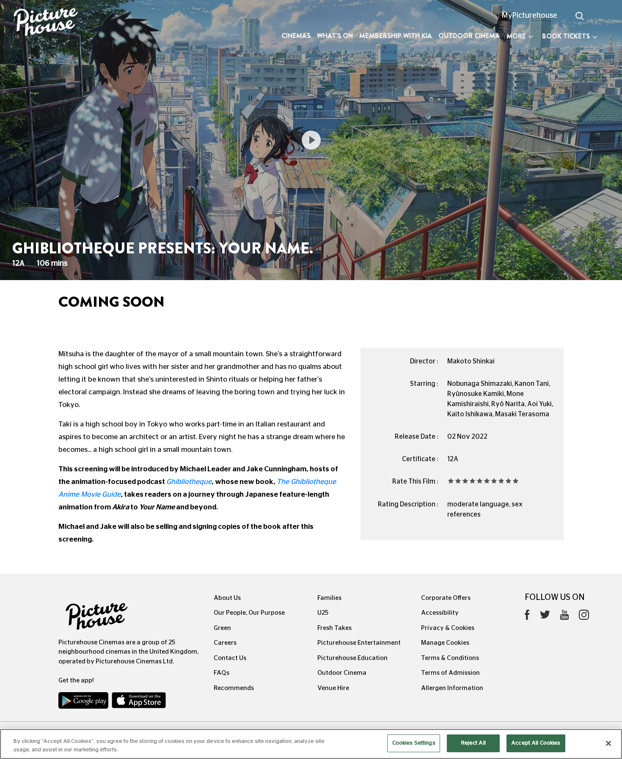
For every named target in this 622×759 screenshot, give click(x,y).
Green (222, 628)
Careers (225, 643)
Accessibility (440, 613)
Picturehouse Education (352, 658)
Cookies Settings (413, 743)
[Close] (608, 743)
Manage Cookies (445, 643)
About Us (227, 598)
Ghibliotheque (189, 481)
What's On (335, 36)
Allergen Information (452, 688)
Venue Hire (333, 688)
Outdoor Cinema (469, 36)
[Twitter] (545, 617)
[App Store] (139, 702)
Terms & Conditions (450, 658)
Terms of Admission (450, 673)
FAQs (221, 673)
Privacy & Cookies (447, 628)
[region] (311, 744)
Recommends (234, 688)
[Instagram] (584, 617)
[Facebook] (527, 617)
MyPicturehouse (529, 15)
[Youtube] (564, 617)
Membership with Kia (395, 36)
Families (329, 598)
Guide (111, 494)
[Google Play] (84, 702)
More (516, 36)
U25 (322, 613)
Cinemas (296, 36)
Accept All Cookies (535, 743)
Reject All (473, 743)
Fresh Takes (334, 628)
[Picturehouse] (51, 23)
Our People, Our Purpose (249, 613)
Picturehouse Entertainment (359, 643)
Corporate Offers (446, 598)
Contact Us (230, 658)
